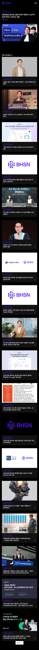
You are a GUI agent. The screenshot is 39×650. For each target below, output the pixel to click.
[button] (35, 3)
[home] (6, 3)
